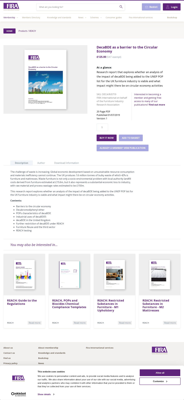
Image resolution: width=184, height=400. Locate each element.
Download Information (66, 162)
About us (8, 348)
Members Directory (31, 17)
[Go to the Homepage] (11, 7)
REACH (32, 30)
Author (41, 162)
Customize (158, 381)
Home (9, 31)
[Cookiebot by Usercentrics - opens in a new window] (18, 394)
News (80, 17)
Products (22, 30)
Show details (44, 394)
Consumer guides (114, 17)
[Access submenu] (17, 18)
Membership (9, 17)
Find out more (157, 104)
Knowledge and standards (59, 17)
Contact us (9, 353)
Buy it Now (107, 137)
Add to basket (131, 137)
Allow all (160, 373)
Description (21, 162)
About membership (48, 348)
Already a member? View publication (122, 148)
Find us (7, 358)
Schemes (94, 17)
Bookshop (172, 17)
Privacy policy (10, 363)
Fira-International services (141, 17)
